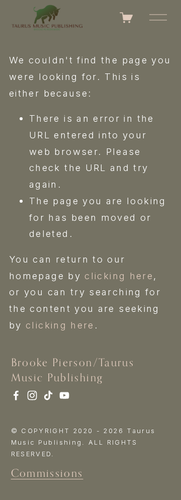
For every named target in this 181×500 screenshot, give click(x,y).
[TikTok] (48, 395)
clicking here (118, 275)
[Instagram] (32, 395)
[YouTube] (64, 395)
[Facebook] (16, 395)
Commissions (47, 472)
